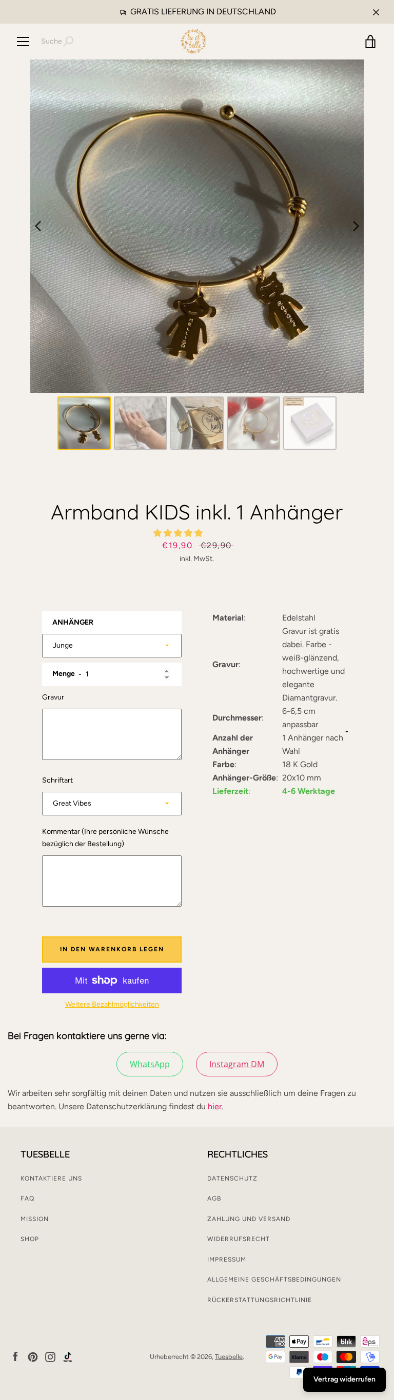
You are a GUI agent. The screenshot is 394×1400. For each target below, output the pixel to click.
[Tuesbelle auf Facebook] (15, 1356)
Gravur (53, 697)
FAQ (27, 1198)
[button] (179, 533)
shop (30, 1239)
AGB (214, 1198)
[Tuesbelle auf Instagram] (50, 1356)
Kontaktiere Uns (51, 1178)
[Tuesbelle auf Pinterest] (33, 1356)
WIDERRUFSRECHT (238, 1239)
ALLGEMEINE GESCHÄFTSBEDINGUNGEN (274, 1279)
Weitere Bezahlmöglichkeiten (112, 1004)
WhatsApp (150, 1064)
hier (215, 1106)
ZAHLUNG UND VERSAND (248, 1219)
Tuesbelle (229, 1357)
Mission (35, 1219)
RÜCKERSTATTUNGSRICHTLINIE (259, 1300)
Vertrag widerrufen (344, 1379)
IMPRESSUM (226, 1259)
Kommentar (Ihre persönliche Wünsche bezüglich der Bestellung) (105, 837)
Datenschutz (232, 1178)
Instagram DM (236, 1064)
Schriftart (57, 780)
